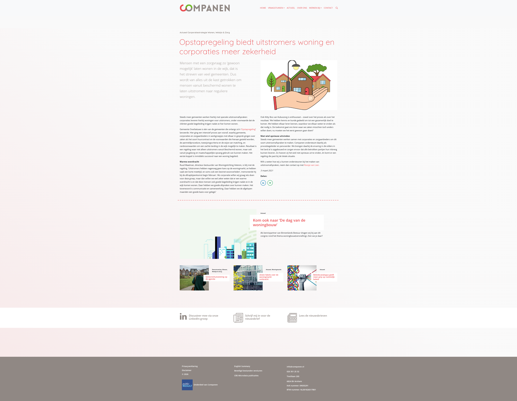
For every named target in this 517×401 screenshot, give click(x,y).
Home (263, 7)
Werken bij (314, 7)
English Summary (242, 366)
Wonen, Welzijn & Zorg (220, 270)
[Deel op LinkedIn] (263, 183)
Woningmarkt (276, 269)
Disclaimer (186, 370)
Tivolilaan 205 (293, 376)
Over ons (302, 7)
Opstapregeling (248, 129)
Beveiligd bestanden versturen (248, 370)
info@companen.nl (295, 366)
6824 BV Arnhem (294, 381)
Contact (328, 7)
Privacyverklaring (190, 366)
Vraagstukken (275, 7)
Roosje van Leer (311, 165)
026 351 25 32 (293, 371)
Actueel (291, 7)
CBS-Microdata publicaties (246, 375)
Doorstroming (216, 269)
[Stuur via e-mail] (270, 183)
